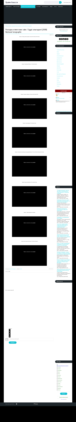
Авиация (58, 65)
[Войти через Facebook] (9, 333)
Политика (58, 82)
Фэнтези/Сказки (60, 386)
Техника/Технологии (60, 49)
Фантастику (59, 381)
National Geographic (28, 26)
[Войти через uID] (9, 330)
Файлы (10, 26)
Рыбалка (58, 78)
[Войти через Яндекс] (9, 335)
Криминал (59, 388)
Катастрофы (59, 69)
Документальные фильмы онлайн (18, 26)
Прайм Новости (11, 2)
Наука (58, 51)
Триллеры (59, 375)
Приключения (60, 378)
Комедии (59, 368)
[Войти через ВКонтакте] (9, 331)
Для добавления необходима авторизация (63, 111)
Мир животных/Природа (61, 74)
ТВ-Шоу (59, 383)
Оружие (58, 53)
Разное (58, 86)
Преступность (59, 59)
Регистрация (66, 2)
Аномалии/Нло (59, 57)
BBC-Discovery (59, 61)
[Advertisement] (38, 16)
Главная (6, 26)
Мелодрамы (59, 370)
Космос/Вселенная (60, 55)
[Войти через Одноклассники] (9, 337)
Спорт (58, 71)
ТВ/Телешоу (59, 84)
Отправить (13, 342)
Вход (70, 2)
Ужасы (59, 373)
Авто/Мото (59, 67)
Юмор (58, 80)
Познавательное (60, 76)
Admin (21, 268)
